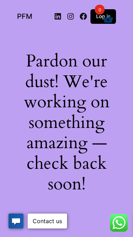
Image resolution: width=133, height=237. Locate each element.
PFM (24, 16)
